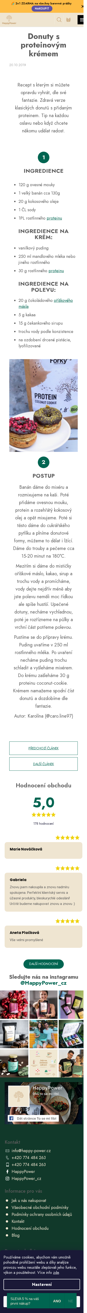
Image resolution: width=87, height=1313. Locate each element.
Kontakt (18, 1221)
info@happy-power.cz (31, 1151)
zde (56, 1272)
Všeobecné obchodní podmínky (40, 1207)
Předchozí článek (44, 748)
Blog (15, 1235)
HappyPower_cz (26, 1179)
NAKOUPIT (42, 8)
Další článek (43, 764)
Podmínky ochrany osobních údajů (42, 1214)
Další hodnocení (43, 964)
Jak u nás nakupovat (29, 1201)
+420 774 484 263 (29, 1158)
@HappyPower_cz (43, 983)
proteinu (54, 218)
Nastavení (42, 1284)
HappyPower (23, 1172)
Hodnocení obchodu (30, 1228)
